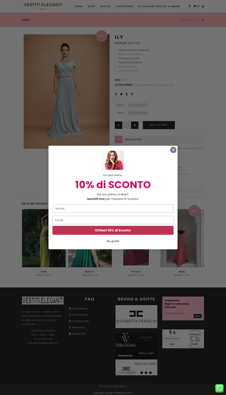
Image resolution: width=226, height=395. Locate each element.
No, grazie (113, 241)
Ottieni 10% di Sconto (113, 230)
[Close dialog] (173, 150)
